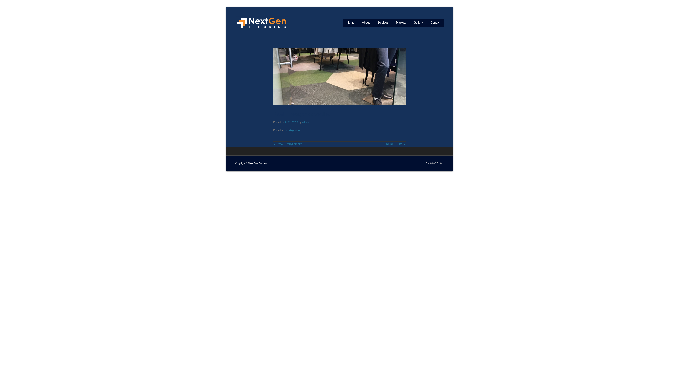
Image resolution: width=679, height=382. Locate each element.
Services (382, 22)
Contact (435, 22)
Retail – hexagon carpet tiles (301, 114)
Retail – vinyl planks (287, 144)
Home (350, 22)
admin (305, 122)
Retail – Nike (396, 144)
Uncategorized (292, 130)
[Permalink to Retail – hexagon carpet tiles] (339, 76)
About (366, 22)
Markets (401, 22)
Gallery (418, 22)
